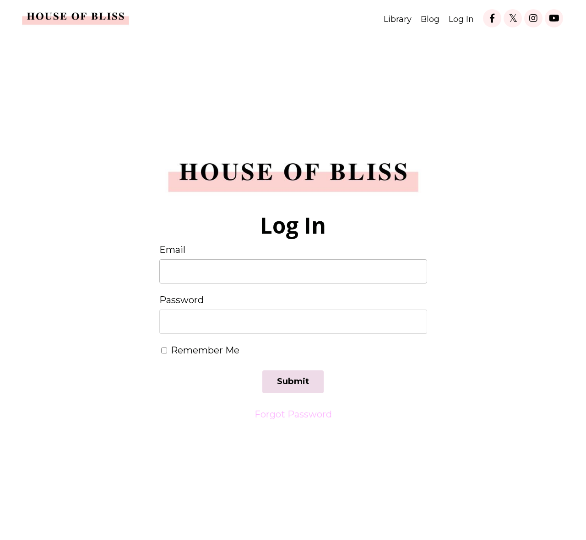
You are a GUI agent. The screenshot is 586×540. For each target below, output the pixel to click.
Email (172, 249)
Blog (430, 19)
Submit (293, 381)
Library (398, 19)
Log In (461, 19)
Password (181, 299)
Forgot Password (293, 414)
